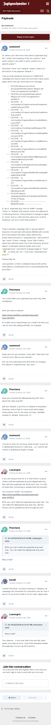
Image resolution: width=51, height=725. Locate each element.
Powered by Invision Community (25, 721)
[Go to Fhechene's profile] (5, 291)
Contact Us (20, 717)
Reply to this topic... (16, 683)
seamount (8, 25)
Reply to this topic (25, 37)
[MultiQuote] (4, 279)
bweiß (12, 579)
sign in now (16, 672)
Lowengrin (15, 469)
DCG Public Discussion (28, 28)
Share (13, 697)
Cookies (31, 717)
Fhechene (14, 289)
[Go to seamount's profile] (5, 48)
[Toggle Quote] (6, 538)
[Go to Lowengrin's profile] (5, 471)
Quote (11, 279)
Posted (19, 50)
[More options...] (46, 48)
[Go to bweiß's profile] (5, 581)
